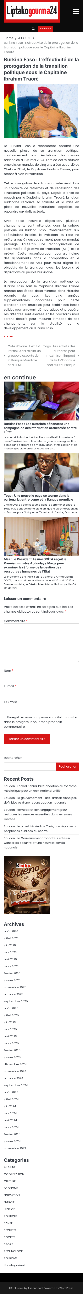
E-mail (10, 686)
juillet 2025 (11, 1015)
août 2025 (11, 1008)
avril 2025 (10, 1036)
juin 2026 (10, 945)
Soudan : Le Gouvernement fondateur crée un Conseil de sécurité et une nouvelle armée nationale (37, 842)
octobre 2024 (13, 1078)
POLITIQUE (10, 1216)
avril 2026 (10, 959)
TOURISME (10, 1258)
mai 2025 (10, 1029)
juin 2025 (10, 1022)
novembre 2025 (15, 987)
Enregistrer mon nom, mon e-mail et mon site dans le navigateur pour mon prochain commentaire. (40, 722)
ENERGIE (9, 1202)
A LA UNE (8, 336)
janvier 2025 (12, 1057)
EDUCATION (12, 1195)
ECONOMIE (11, 1188)
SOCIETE (9, 1237)
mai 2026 (10, 952)
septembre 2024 (16, 1085)
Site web (10, 702)
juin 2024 (10, 1106)
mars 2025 (11, 1043)
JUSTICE (9, 1209)
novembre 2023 (15, 1148)
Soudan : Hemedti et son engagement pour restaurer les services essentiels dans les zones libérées (38, 814)
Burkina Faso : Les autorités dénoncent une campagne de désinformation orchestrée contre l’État (40, 428)
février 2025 (12, 1050)
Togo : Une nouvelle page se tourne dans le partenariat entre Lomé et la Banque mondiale (38, 498)
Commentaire (16, 621)
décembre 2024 (15, 1064)
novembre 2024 (15, 1071)
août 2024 (11, 1092)
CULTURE (10, 1181)
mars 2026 (11, 966)
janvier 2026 (12, 980)
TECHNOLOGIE (13, 1251)
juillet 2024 (11, 1099)
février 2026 (12, 973)
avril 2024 (10, 1120)
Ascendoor (35, 1288)
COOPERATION (14, 1174)
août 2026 (11, 931)
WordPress (66, 1288)
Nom (8, 670)
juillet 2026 (11, 938)
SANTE (8, 1223)
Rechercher (13, 758)
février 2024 (12, 1134)
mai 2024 (10, 1113)
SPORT (8, 1244)
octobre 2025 (13, 994)
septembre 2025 (16, 1001)
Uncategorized (14, 1265)
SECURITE (10, 1230)
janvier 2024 (12, 1141)
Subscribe (45, 29)
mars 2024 (11, 1127)
